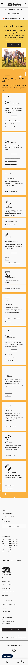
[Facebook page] (14, 650)
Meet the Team (7, 584)
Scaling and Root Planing (11, 224)
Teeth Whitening (9, 488)
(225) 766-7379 (16, 14)
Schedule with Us (14, 44)
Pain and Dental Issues (10, 357)
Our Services (6, 581)
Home (4, 577)
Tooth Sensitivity (9, 360)
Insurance (6, 595)
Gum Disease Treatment (11, 221)
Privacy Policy (7, 601)
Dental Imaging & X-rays (11, 126)
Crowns (7, 260)
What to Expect (7, 588)
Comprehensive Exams (11, 123)
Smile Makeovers (9, 485)
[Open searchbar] (25, 4)
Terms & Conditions (9, 604)
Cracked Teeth (8, 354)
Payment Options (8, 592)
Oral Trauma (8, 321)
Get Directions (14, 526)
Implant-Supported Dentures (12, 263)
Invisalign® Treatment (10, 426)
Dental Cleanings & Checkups (12, 120)
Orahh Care (6, 611)
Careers (5, 608)
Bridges (7, 257)
